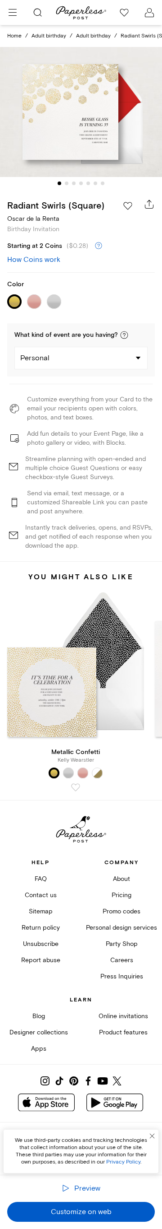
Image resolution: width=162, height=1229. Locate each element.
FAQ (41, 879)
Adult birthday (49, 36)
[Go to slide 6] (95, 183)
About (121, 879)
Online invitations (123, 1016)
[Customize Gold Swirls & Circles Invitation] (81, 112)
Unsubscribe (40, 944)
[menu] (12, 12)
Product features (123, 1032)
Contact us (41, 895)
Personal (35, 358)
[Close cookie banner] (152, 1136)
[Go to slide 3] (74, 183)
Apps (38, 1048)
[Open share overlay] (149, 204)
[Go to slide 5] (88, 183)
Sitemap (41, 911)
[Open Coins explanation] (98, 246)
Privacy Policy (123, 1162)
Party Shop (122, 944)
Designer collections (38, 1032)
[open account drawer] (149, 12)
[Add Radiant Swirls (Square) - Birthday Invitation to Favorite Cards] (127, 205)
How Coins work (33, 259)
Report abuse (40, 960)
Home (14, 36)
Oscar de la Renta (33, 219)
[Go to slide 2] (66, 183)
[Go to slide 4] (81, 183)
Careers (121, 960)
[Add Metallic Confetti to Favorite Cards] (75, 787)
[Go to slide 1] (59, 183)
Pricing (121, 895)
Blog (38, 1016)
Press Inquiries (121, 976)
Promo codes (121, 911)
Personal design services (121, 927)
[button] (124, 335)
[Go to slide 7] (102, 183)
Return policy (41, 927)
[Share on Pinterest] (73, 1080)
